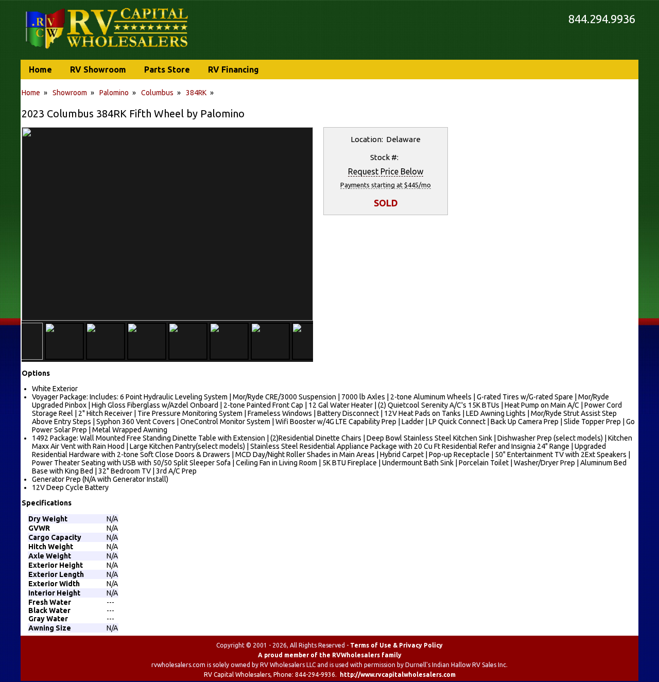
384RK (196, 93)
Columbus (157, 93)
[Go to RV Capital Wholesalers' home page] (108, 49)
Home (31, 93)
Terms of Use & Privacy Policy (396, 645)
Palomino (114, 93)
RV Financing (233, 69)
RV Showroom (98, 69)
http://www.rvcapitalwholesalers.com (398, 674)
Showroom (70, 93)
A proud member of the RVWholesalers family (330, 655)
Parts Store (167, 69)
